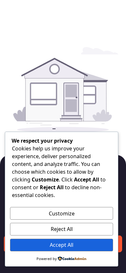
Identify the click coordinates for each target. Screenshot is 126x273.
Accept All (61, 244)
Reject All (62, 229)
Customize (62, 213)
